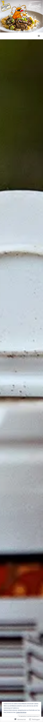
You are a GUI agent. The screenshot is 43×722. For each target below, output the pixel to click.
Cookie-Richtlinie (21, 712)
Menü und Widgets (39, 38)
